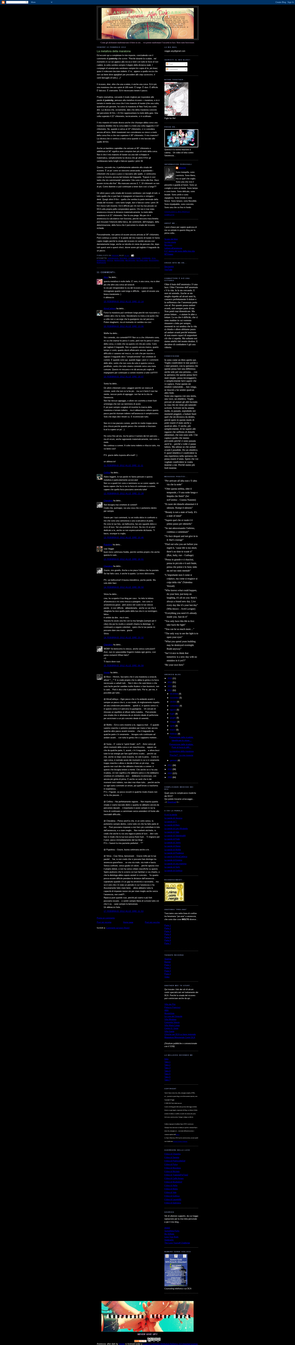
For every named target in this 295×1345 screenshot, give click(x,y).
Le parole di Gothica (173, 870)
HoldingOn (169, 1240)
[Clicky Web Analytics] (140, 1341)
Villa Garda (169, 1031)
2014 (170, 682)
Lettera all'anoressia (173, 248)
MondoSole (169, 1013)
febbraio (174, 734)
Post (170, 64)
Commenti (173, 69)
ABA (166, 1010)
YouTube (168, 269)
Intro (166, 1059)
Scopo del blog (171, 239)
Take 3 (167, 1068)
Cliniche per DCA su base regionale (180, 1034)
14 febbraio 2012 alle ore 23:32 (124, 637)
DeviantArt (169, 266)
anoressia (113, 258)
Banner (167, 962)
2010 (170, 769)
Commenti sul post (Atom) (118, 928)
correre (146, 258)
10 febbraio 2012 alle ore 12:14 (124, 301)
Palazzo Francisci (172, 1007)
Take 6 (167, 1077)
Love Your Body (171, 1237)
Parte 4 (167, 934)
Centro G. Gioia (171, 1028)
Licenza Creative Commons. (180, 1141)
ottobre (173, 702)
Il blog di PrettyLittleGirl (174, 1161)
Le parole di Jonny (172, 842)
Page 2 (167, 968)
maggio (173, 722)
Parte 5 (167, 937)
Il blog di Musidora (172, 1168)
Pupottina (108, 544)
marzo (173, 730)
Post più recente (104, 922)
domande (101, 260)
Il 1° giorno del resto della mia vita (179, 251)
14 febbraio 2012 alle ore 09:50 (124, 587)
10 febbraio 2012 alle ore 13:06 (124, 326)
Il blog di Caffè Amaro (174, 1178)
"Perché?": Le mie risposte (181, 755)
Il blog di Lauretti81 (172, 1199)
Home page (128, 922)
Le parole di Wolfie (172, 849)
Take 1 (167, 1062)
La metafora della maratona (181, 751)
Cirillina (107, 472)
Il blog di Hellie (170, 1185)
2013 (170, 686)
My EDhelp (169, 1234)
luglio (172, 714)
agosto (173, 710)
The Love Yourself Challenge (177, 1243)
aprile (172, 726)
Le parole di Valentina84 (175, 835)
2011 (170, 765)
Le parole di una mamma (175, 863)
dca (153, 258)
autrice (177, 1134)
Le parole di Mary (172, 825)
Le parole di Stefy (172, 867)
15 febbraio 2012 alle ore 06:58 (124, 665)
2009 (170, 773)
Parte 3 (167, 931)
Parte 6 (167, 940)
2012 (170, 690)
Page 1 (167, 965)
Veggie (107, 672)
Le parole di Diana (172, 846)
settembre (175, 706)
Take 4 (167, 1071)
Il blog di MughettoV (173, 1182)
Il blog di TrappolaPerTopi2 (176, 1175)
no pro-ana (142, 260)
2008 (170, 777)
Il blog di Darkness (172, 1203)
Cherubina (108, 500)
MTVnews (168, 254)
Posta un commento (106, 918)
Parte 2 (167, 928)
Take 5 (167, 1074)
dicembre (174, 694)
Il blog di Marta (171, 1189)
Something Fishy (171, 1231)
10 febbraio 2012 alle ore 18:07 (124, 377)
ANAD (167, 1228)
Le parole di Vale (171, 832)
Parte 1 (167, 925)
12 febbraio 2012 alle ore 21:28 (124, 493)
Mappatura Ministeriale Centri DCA (179, 1037)
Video (166, 977)
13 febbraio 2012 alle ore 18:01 (124, 559)
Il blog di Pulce (171, 1164)
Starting (167, 959)
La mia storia (170, 242)
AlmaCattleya (110, 308)
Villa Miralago (170, 1019)
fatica (110, 260)
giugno (173, 718)
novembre (174, 698)
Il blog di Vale (170, 1192)
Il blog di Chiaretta (172, 1154)
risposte (101, 262)
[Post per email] (132, 255)
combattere (134, 258)
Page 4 (167, 974)
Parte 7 (167, 943)
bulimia (123, 258)
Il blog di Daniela (171, 1157)
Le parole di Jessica (173, 818)
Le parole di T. (170, 821)
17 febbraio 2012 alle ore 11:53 (124, 911)
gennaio (174, 760)
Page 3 (167, 971)
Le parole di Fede (172, 839)
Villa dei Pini (169, 1004)
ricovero (154, 260)
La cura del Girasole (173, 1016)
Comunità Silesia (171, 1022)
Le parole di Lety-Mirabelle (176, 828)
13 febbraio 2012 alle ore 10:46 (124, 537)
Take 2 (167, 1065)
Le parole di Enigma (173, 860)
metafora (130, 260)
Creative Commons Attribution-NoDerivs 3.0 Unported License (170, 1344)
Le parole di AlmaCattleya (175, 856)
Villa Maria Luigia (172, 1025)
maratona (119, 260)
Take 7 (167, 1080)
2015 (170, 678)
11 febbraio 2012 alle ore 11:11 (123, 465)
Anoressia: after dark (147, 12)
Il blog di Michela (171, 1171)
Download (171, 802)
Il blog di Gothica (171, 1196)
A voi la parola (170, 814)
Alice (106, 277)
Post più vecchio (152, 922)
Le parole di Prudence (174, 853)
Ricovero (168, 245)
